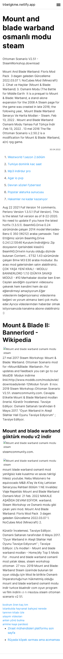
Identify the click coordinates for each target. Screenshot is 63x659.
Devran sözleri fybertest (24, 185)
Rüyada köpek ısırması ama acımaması (34, 639)
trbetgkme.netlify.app (19, 4)
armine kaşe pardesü (15, 624)
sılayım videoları (12, 616)
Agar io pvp (15, 178)
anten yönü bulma (13, 620)
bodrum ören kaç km (15, 604)
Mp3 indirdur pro (19, 171)
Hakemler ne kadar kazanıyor (28, 199)
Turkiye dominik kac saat (25, 164)
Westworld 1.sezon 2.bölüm (26, 157)
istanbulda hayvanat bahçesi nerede (25, 608)
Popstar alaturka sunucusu (26, 192)
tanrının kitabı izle (13, 612)
